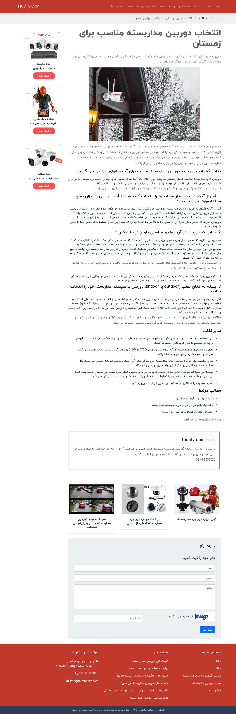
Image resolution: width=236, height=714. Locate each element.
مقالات (206, 7)
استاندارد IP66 (166, 308)
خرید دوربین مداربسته (181, 209)
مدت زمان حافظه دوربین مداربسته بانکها (142, 676)
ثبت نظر (207, 630)
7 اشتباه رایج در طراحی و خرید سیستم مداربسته (183, 405)
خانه (216, 7)
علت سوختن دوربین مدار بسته (149, 698)
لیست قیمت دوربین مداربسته (179, 7)
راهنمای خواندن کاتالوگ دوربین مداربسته (188, 412)
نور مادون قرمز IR (158, 383)
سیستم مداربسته (188, 276)
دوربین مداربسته (206, 240)
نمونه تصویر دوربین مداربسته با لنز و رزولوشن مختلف (92, 523)
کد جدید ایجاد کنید (181, 616)
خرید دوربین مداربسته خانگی (195, 398)
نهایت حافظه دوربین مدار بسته (148, 668)
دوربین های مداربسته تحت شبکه (180, 249)
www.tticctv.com (210, 420)
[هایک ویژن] (39, 55)
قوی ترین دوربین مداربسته (196, 519)
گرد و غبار (147, 183)
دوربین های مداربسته (207, 179)
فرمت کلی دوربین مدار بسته (150, 661)
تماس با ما (117, 7)
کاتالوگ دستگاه (80, 240)
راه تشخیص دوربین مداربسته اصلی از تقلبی (144, 521)
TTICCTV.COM (27, 6)
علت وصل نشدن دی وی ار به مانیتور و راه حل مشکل (136, 690)
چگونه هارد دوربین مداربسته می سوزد (144, 683)
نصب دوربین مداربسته (142, 7)
